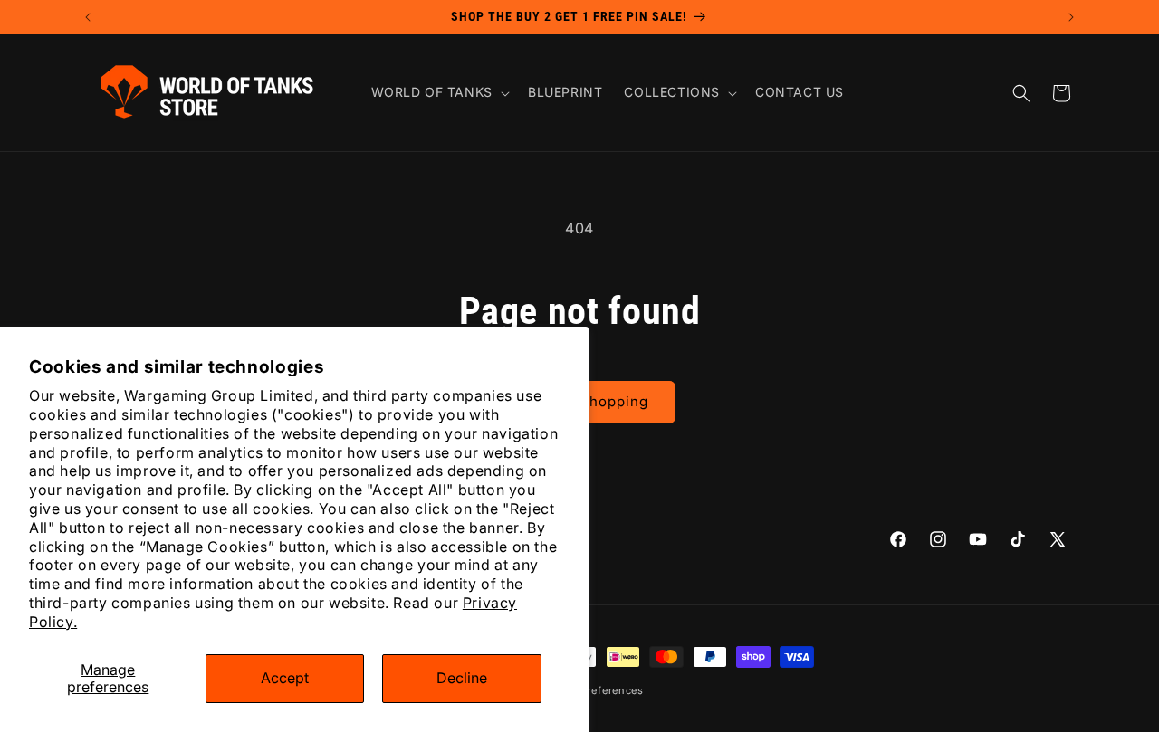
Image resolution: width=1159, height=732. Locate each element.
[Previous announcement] (88, 17)
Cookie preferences (592, 690)
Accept (285, 678)
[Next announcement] (1071, 17)
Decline (461, 678)
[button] (438, 92)
